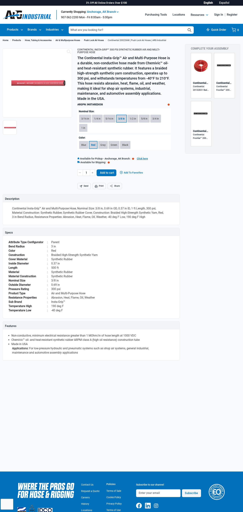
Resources (198, 15)
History (85, 503)
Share (117, 186)
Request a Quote (90, 491)
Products (12, 29)
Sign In (218, 14)
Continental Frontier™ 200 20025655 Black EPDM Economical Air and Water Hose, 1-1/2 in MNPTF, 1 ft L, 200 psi (224, 88)
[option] (10, 129)
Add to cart (107, 172)
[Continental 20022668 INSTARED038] (69, 52)
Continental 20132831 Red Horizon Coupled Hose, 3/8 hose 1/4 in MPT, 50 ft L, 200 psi (201, 88)
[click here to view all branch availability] (109, 162)
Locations (179, 14)
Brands (32, 29)
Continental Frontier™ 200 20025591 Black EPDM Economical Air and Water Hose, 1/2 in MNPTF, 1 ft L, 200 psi (201, 136)
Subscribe (191, 493)
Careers (85, 497)
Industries (52, 29)
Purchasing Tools (156, 14)
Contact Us (87, 484)
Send (86, 186)
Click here (142, 158)
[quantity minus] (80, 172)
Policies (110, 484)
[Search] (189, 30)
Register (232, 14)
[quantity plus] (92, 172)
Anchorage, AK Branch (102, 11)
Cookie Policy (113, 497)
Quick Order (218, 29)
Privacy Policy (114, 503)
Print (101, 186)
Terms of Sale (113, 490)
